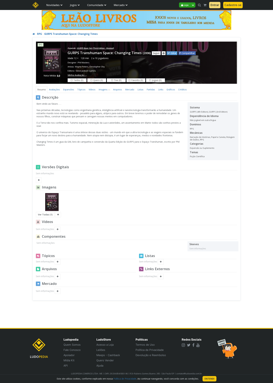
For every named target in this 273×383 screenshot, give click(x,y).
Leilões (100, 350)
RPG (39, 34)
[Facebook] (193, 345)
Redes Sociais (191, 339)
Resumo (41, 89)
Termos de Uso (145, 344)
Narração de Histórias (200, 137)
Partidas (151, 89)
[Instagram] (183, 345)
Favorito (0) (137, 80)
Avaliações (54, 89)
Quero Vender (105, 360)
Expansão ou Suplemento (202, 148)
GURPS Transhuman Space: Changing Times (71, 34)
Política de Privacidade (150, 350)
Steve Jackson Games (86, 70)
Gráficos (171, 89)
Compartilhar (188, 53)
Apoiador (69, 355)
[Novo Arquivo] (58, 276)
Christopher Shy (97, 66)
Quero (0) (98, 80)
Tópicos (81, 89)
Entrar (214, 5)
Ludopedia (71, 339)
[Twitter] (188, 345)
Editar (173, 53)
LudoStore (103, 339)
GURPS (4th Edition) (199, 111)
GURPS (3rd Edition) (218, 111)
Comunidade (95, 5)
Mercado (119, 5)
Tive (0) (117, 80)
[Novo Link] (161, 276)
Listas (140, 89)
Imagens (104, 89)
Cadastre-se (232, 5)
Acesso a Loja (105, 344)
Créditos (182, 89)
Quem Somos (72, 344)
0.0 (58, 75)
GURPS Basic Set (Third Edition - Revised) (95, 48)
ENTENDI (209, 378)
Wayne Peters (81, 66)
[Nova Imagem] (58, 214)
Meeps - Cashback (108, 355)
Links (160, 89)
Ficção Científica (197, 156)
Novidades (53, 5)
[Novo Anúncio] (58, 291)
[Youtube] (198, 345)
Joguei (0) (157, 80)
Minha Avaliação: (77, 75)
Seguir (156, 53)
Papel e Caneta (218, 137)
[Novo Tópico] (58, 261)
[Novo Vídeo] (58, 229)
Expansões (68, 89)
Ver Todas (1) (45, 214)
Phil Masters (83, 62)
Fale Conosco (72, 350)
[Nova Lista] (161, 261)
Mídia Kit (69, 360)
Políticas (142, 339)
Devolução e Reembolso (151, 355)
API (66, 365)
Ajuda (99, 365)
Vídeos (92, 89)
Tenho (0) (78, 80)
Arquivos (117, 89)
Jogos (73, 5)
